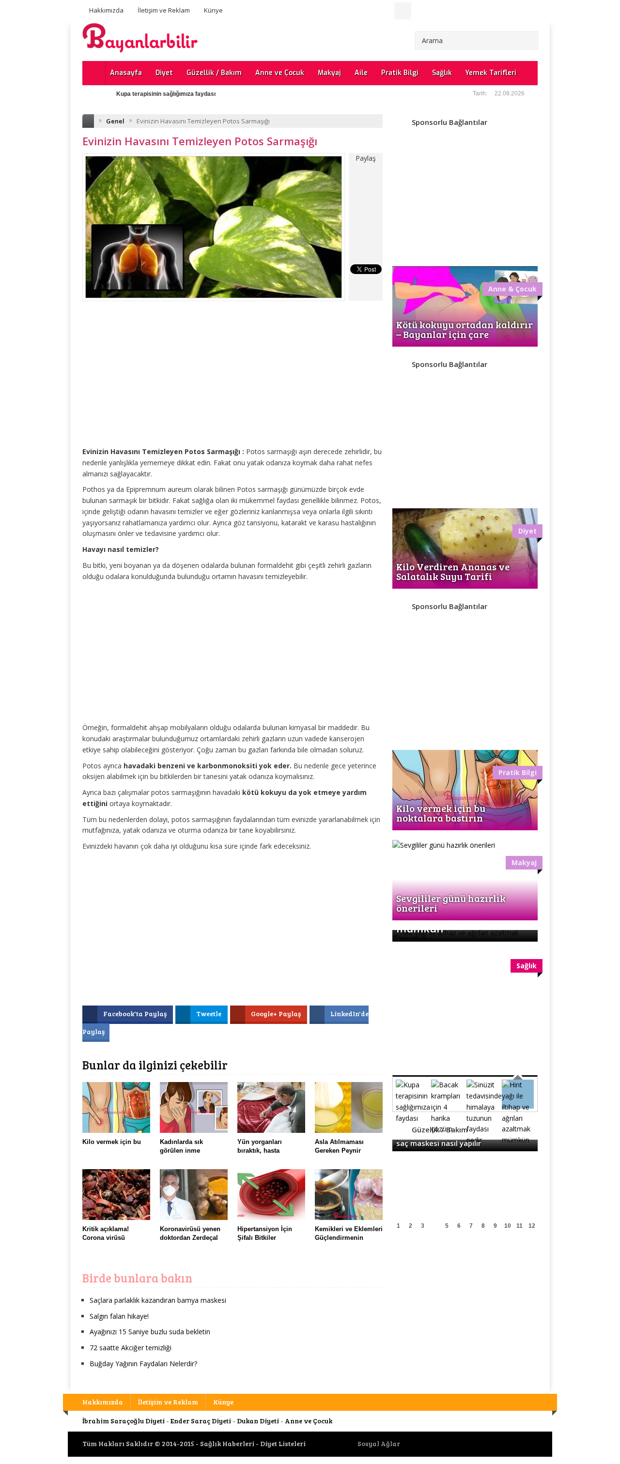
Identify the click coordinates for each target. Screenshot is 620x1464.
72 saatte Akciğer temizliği (130, 1347)
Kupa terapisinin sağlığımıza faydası (166, 94)
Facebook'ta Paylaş (135, 1013)
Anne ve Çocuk (279, 72)
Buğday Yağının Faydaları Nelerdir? (143, 1363)
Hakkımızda (106, 10)
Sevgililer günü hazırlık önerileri (451, 903)
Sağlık (442, 72)
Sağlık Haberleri (227, 1443)
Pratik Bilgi (399, 72)
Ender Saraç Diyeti (200, 1420)
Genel (115, 121)
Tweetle (209, 1013)
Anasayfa (126, 72)
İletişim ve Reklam (164, 10)
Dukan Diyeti (258, 1420)
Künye (213, 10)
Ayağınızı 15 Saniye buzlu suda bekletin (150, 1331)
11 (519, 1225)
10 (507, 1225)
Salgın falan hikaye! (119, 1316)
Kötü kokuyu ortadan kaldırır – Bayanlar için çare (464, 329)
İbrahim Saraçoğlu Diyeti (123, 1420)
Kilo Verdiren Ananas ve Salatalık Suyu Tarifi (453, 571)
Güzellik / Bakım (214, 72)
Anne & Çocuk (512, 288)
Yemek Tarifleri (490, 72)
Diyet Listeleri (283, 1443)
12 (531, 1225)
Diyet (164, 72)
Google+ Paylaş (276, 1013)
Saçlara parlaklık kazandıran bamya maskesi (158, 1300)
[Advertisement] (232, 381)
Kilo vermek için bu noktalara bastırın (440, 812)
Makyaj (329, 72)
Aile (361, 72)
